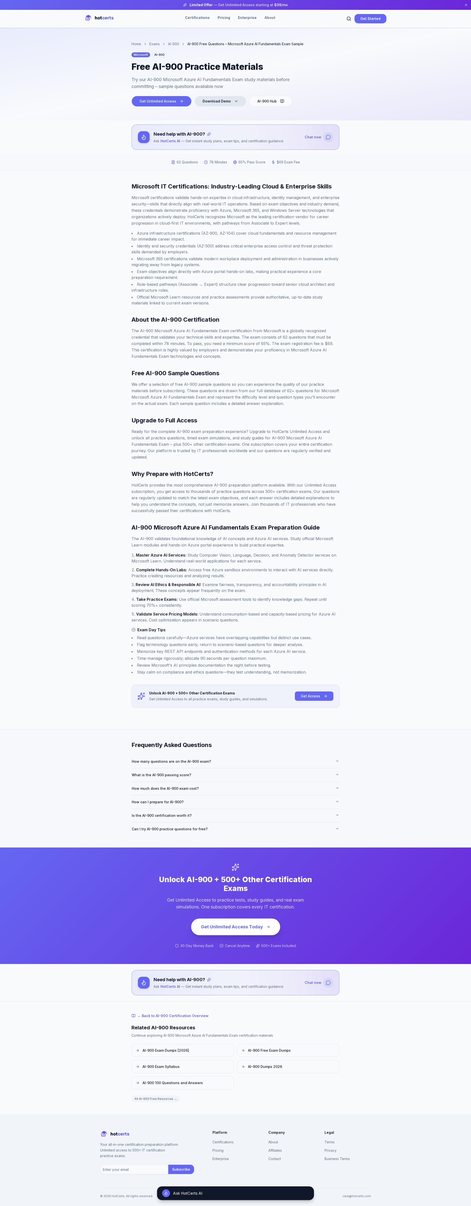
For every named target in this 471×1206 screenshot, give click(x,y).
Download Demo (217, 101)
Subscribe (181, 1169)
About (269, 17)
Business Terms (337, 1159)
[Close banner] (466, 5)
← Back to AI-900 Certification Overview (173, 1016)
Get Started (370, 18)
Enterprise (247, 17)
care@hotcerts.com (356, 1196)
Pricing (224, 17)
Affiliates (275, 1150)
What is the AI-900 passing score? (161, 775)
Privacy (331, 1150)
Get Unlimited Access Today (232, 926)
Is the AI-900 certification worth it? (162, 815)
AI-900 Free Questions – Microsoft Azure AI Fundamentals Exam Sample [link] (245, 44)
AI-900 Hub (267, 101)
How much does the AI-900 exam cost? (165, 788)
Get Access (310, 696)
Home (136, 44)
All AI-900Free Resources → (155, 1099)
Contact (274, 1159)
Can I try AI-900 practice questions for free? (170, 829)
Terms (330, 1142)
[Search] (348, 18)
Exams (154, 44)
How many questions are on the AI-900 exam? (171, 761)
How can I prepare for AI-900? (157, 802)
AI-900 (173, 44)
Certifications (197, 17)
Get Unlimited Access (158, 101)
